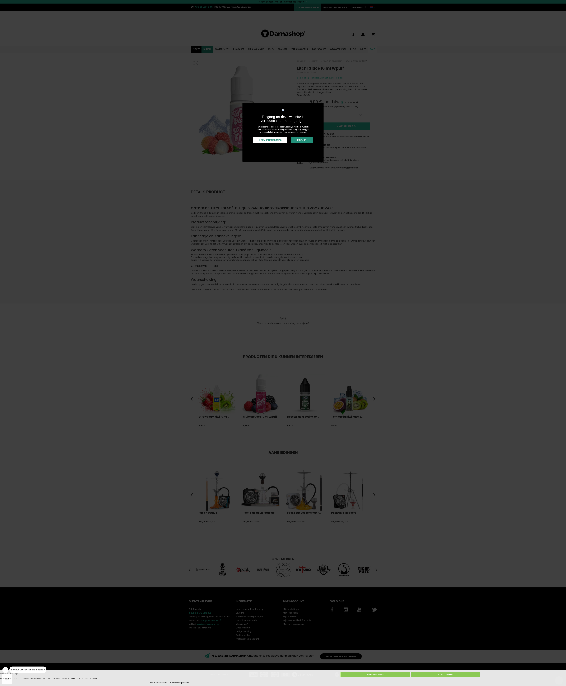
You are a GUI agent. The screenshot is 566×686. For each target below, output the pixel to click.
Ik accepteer (445, 674)
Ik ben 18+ (302, 140)
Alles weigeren (375, 674)
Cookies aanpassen (179, 682)
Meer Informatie (159, 682)
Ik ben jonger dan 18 (270, 140)
